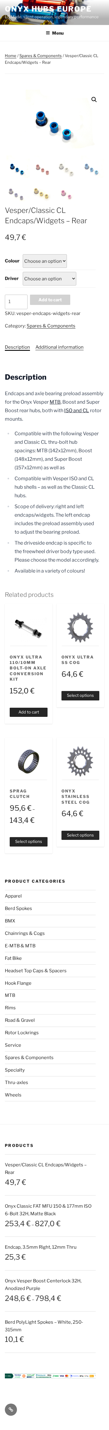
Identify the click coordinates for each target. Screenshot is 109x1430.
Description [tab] (17, 347)
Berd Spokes (18, 908)
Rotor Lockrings (22, 1032)
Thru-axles (16, 1082)
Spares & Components (40, 55)
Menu (58, 33)
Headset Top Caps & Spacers (36, 970)
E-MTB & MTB (20, 946)
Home (10, 55)
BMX (10, 921)
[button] (94, 99)
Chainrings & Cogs (25, 933)
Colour (12, 261)
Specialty (15, 1070)
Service (13, 1045)
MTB (55, 402)
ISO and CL (76, 410)
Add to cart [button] (28, 712)
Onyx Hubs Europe (48, 9)
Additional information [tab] (59, 347)
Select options (80, 695)
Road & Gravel (20, 1020)
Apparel (13, 896)
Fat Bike (13, 958)
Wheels (13, 1095)
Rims (10, 1008)
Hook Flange (18, 983)
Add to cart (50, 299)
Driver (12, 278)
